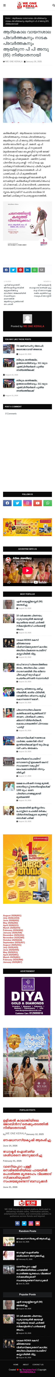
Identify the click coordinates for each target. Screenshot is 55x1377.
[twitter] (17, 503)
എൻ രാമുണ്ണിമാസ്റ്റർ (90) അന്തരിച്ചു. (29, 603)
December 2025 (13, 935)
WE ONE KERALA (14, 61)
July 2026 (11, 918)
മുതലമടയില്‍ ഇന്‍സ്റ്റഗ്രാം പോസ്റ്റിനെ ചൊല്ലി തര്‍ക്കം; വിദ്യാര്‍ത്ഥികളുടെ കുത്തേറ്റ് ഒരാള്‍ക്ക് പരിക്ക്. (31, 812)
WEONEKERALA (27, 1372)
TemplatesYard (29, 1370)
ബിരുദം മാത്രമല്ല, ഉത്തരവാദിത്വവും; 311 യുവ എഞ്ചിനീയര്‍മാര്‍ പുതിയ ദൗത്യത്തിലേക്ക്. (31, 364)
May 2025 (10, 952)
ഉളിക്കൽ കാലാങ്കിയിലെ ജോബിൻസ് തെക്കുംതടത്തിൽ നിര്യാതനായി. (25, 1124)
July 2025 (10, 947)
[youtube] (37, 503)
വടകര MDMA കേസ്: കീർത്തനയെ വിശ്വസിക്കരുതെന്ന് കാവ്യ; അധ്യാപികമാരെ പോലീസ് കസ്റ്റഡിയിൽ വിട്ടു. (32, 647)
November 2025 (13, 937)
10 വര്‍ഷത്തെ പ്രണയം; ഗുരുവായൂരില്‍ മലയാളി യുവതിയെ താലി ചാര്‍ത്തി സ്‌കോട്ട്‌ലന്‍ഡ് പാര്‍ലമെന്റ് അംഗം (30, 622)
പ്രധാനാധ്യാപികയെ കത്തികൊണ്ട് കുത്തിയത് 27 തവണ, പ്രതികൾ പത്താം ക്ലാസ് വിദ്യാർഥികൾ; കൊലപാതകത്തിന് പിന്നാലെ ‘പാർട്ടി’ (32, 718)
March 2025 (11, 957)
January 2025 (12, 962)
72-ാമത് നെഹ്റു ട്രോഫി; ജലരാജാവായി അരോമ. (30, 348)
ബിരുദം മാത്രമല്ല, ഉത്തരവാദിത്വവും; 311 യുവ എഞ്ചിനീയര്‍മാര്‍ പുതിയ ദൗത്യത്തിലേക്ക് (31, 385)
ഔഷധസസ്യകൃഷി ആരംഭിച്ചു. (27, 1140)
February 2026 (13, 930)
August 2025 (12, 945)
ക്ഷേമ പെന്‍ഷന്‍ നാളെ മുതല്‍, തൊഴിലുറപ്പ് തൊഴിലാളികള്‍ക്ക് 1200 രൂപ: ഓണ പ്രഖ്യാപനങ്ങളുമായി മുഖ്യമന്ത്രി (33, 790)
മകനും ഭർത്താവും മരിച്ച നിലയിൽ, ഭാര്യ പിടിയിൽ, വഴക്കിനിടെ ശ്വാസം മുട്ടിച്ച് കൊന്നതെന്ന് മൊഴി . (30, 694)
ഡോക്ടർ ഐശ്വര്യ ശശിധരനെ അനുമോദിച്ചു (22, 1153)
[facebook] (7, 503)
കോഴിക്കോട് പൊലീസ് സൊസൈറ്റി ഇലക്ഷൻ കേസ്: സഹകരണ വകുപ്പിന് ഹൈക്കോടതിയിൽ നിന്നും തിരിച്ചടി (32, 765)
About (26, 1365)
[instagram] (27, 503)
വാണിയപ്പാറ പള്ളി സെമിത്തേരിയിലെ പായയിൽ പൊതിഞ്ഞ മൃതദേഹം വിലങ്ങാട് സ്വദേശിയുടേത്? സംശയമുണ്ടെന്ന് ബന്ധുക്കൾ (27, 1174)
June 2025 (11, 950)
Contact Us (38, 1365)
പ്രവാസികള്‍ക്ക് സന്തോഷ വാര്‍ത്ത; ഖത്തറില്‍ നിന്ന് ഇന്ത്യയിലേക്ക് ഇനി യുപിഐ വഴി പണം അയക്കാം (32, 742)
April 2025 (11, 954)
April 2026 (11, 925)
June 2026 (11, 920)
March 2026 (11, 927)
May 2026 (10, 923)
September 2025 (14, 942)
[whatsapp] (47, 503)
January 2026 (12, 932)
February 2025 (13, 959)
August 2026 (12, 915)
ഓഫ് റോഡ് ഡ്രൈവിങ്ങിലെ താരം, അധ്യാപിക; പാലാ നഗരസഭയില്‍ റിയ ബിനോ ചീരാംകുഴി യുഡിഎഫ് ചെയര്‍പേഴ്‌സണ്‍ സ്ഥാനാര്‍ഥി (32, 671)
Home (8, 18)
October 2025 (12, 940)
